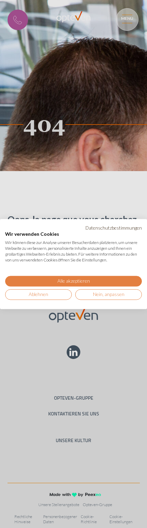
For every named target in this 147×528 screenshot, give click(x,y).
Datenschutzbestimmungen (113, 228)
